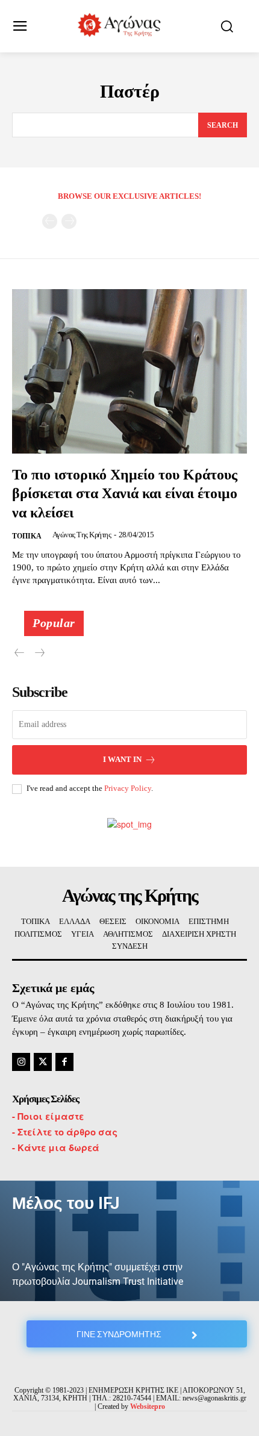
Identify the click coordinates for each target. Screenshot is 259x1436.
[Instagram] (21, 1062)
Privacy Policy (127, 788)
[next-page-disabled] (68, 221)
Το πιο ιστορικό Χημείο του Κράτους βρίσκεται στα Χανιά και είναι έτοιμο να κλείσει (124, 493)
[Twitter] (43, 1062)
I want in (122, 759)
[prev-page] (49, 221)
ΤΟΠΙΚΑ (27, 536)
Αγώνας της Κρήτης (81, 534)
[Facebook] (64, 1062)
